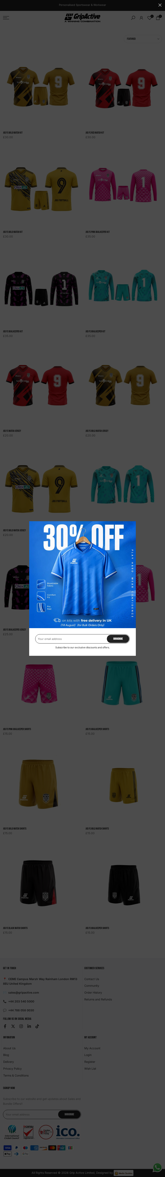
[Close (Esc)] (160, 5)
